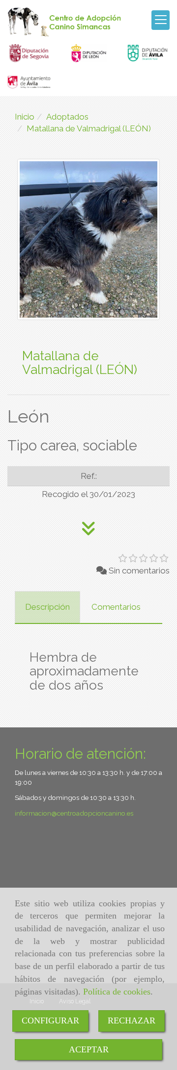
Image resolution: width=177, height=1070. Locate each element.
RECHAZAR (131, 1020)
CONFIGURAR (50, 1020)
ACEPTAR (89, 1049)
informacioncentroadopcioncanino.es (74, 813)
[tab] (47, 607)
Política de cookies (116, 991)
